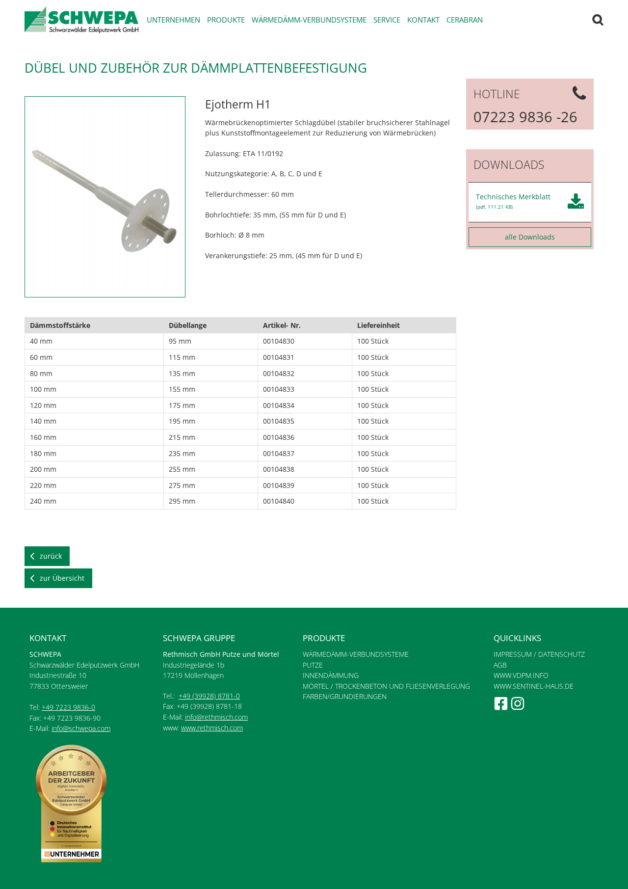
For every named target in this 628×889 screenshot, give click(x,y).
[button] (105, 101)
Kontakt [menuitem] (423, 20)
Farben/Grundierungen (345, 696)
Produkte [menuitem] (226, 20)
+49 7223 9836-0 (68, 707)
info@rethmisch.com (216, 717)
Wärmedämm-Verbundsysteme (356, 654)
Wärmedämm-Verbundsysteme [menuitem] (309, 20)
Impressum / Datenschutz (539, 654)
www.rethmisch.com (212, 727)
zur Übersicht (62, 578)
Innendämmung (331, 675)
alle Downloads (530, 237)
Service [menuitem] (386, 20)
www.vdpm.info (521, 675)
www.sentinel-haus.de (534, 686)
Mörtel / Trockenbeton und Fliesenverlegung (386, 686)
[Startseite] (81, 19)
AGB (500, 665)
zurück (51, 556)
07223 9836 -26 (525, 116)
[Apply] (597, 20)
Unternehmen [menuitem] (173, 20)
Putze (313, 665)
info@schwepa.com (81, 728)
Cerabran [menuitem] (464, 20)
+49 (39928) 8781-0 (209, 695)
